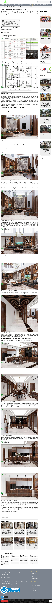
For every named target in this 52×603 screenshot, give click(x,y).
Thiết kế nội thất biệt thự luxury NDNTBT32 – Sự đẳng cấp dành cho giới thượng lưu (19, 545)
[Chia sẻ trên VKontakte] (6, 517)
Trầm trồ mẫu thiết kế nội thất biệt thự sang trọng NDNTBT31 (32, 545)
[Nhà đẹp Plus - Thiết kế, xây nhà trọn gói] (11, 2)
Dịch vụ (41, 4)
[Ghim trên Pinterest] (4, 517)
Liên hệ (48, 4)
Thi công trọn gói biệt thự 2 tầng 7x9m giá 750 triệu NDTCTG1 (45, 102)
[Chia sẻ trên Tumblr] (9, 517)
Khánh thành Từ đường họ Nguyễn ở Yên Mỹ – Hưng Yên (45, 23)
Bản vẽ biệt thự (13, 556)
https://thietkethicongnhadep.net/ (9, 584)
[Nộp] (50, 2)
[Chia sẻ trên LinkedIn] (7, 517)
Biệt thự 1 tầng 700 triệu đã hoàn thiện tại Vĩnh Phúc (45, 134)
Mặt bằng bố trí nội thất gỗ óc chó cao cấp (8, 22)
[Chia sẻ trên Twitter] (3, 517)
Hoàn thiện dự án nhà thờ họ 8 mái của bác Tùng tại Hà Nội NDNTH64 (45, 54)
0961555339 (4, 601)
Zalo (2, 599)
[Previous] (42, 69)
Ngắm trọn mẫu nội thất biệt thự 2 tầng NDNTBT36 (6, 530)
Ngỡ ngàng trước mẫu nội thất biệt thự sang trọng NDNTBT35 (19, 530)
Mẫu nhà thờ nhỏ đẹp (23, 556)
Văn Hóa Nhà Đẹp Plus (17, 600)
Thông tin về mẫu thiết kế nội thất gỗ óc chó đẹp (9, 21)
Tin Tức (44, 4)
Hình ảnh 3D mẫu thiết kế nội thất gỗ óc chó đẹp (9, 23)
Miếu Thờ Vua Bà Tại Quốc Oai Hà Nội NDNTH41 (45, 39)
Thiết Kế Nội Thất (35, 4)
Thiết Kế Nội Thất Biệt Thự (12, 6)
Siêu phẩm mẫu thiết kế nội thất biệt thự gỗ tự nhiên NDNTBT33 (6, 545)
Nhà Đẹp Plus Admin (10, 10)
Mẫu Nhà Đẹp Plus (13, 4)
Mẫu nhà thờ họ (7, 4)
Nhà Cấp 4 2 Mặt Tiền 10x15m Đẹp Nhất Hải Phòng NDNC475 (45, 119)
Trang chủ (2, 6)
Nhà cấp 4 (30, 4)
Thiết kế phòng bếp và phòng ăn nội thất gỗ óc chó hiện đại (10, 25)
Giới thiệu (2, 4)
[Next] (48, 69)
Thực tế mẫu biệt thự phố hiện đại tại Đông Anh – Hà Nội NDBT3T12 (45, 150)
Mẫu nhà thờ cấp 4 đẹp (23, 560)
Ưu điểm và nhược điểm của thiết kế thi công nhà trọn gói (45, 87)
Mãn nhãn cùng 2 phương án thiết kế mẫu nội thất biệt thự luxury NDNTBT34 (32, 530)
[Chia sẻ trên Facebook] (2, 517)
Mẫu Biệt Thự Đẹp (20, 4)
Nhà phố (26, 4)
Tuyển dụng (11, 600)
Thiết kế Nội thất (6, 6)
